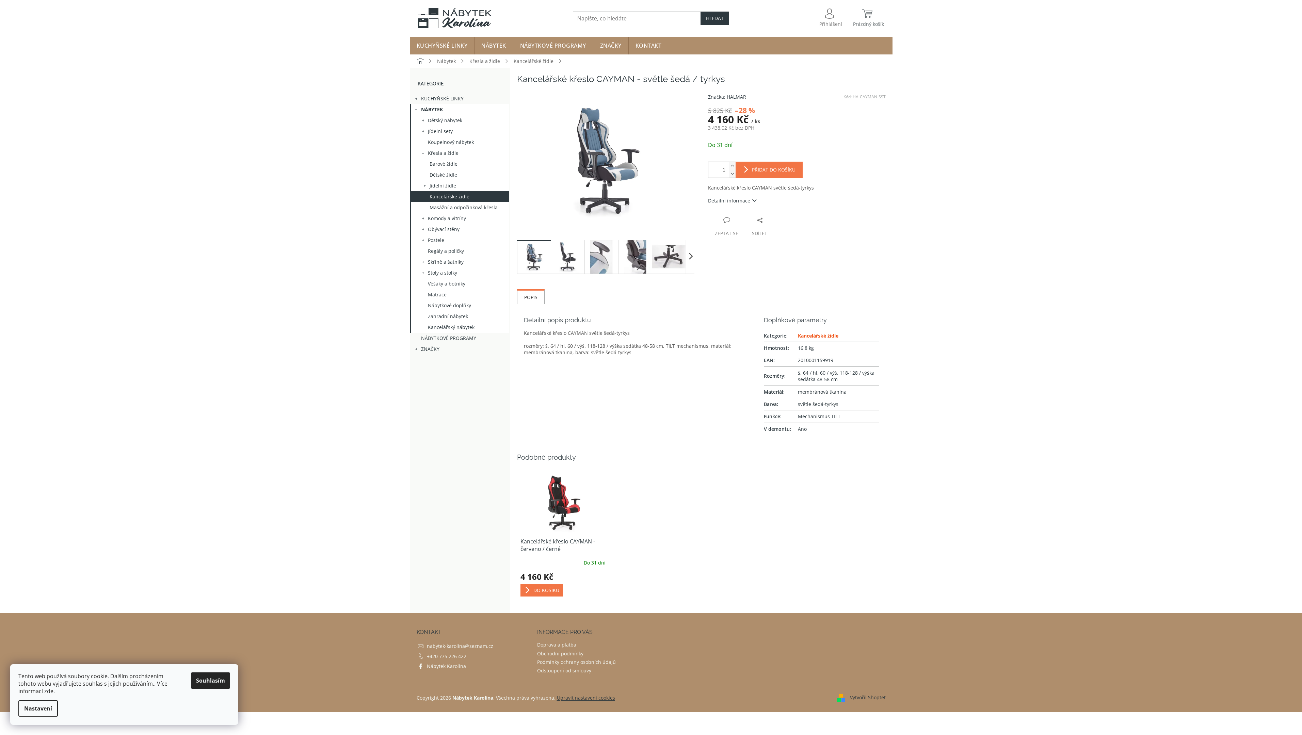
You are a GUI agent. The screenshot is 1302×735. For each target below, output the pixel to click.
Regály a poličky (446, 251)
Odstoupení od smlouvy (564, 670)
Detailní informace (729, 200)
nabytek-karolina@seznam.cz (460, 646)
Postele (436, 240)
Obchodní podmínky (560, 653)
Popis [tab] (530, 297)
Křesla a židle (443, 153)
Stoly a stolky (442, 273)
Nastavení (38, 708)
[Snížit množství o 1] (732, 174)
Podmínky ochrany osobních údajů (576, 662)
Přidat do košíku (773, 169)
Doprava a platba (556, 644)
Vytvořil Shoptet (868, 697)
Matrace (437, 294)
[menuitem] (442, 45)
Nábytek (432, 109)
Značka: (727, 97)
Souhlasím (210, 680)
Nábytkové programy (448, 338)
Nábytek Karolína (446, 666)
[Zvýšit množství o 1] (732, 166)
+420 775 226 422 (446, 656)
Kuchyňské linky (442, 98)
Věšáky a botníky (446, 283)
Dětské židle (443, 175)
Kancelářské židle (449, 196)
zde (48, 691)
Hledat (715, 18)
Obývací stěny (444, 229)
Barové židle (443, 164)
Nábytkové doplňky (449, 305)
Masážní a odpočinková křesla (464, 207)
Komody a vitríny (447, 218)
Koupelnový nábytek (451, 142)
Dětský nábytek (445, 120)
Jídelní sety (440, 131)
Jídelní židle (443, 185)
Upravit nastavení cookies (586, 698)
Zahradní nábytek (448, 316)
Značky (430, 349)
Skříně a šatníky (446, 262)
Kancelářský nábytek (451, 327)
